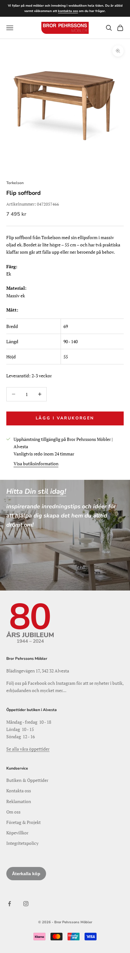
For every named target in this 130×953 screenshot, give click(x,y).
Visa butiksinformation (36, 464)
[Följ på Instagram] (26, 903)
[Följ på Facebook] (9, 903)
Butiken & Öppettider (27, 780)
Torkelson (15, 182)
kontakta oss (68, 11)
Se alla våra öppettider (28, 749)
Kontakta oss (18, 791)
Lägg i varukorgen (65, 418)
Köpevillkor (17, 833)
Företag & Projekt (23, 822)
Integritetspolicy (22, 843)
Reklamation (18, 801)
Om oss (13, 812)
